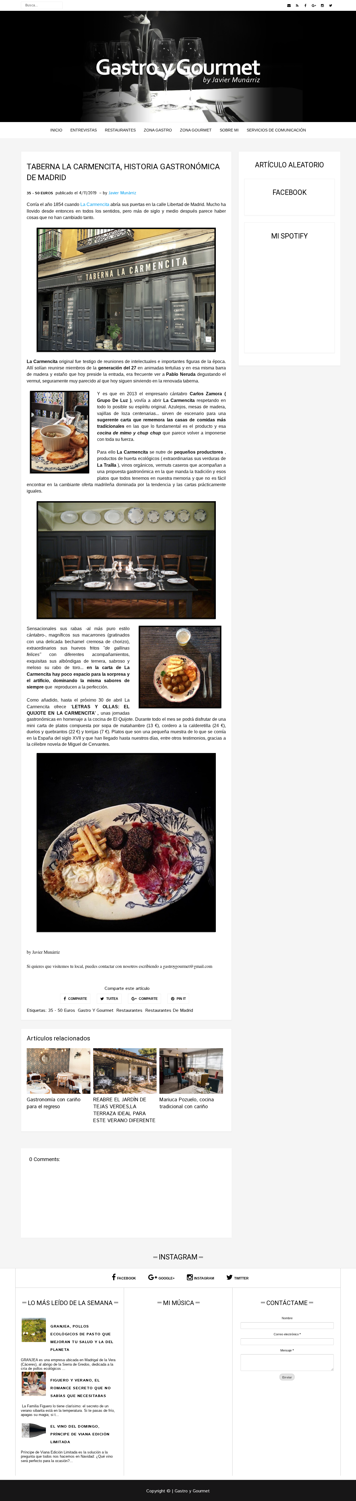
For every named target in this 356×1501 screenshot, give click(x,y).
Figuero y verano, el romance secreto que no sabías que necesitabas (80, 1388)
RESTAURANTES (120, 130)
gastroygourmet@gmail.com (187, 966)
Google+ (167, 1278)
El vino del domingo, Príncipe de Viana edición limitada (80, 1434)
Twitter (241, 1278)
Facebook (126, 1278)
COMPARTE (77, 999)
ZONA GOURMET (196, 130)
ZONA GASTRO (158, 130)
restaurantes (129, 1010)
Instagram (204, 1278)
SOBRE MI (229, 130)
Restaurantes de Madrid (169, 1010)
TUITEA (111, 999)
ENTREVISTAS (83, 130)
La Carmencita (94, 204)
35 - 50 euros (40, 193)
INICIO (56, 130)
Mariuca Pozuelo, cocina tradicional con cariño (186, 1103)
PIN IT (181, 999)
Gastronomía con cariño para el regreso (53, 1103)
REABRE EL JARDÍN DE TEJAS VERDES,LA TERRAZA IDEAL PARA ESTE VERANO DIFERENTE (124, 1110)
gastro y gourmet (95, 1010)
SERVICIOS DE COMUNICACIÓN (276, 130)
